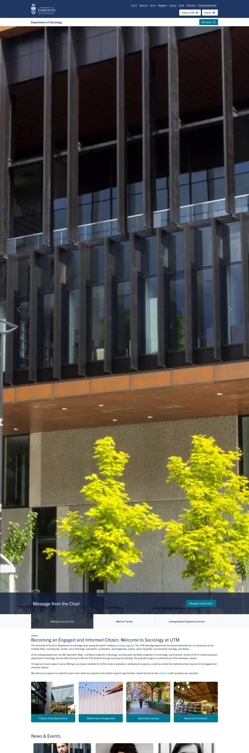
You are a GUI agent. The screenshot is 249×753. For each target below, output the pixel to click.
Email (181, 5)
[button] (18, 309)
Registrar (162, 5)
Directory (191, 5)
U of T (134, 5)
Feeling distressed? (207, 5)
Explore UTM (188, 12)
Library (172, 5)
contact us (164, 673)
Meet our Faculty (124, 621)
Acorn (153, 5)
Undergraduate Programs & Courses (187, 621)
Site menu (207, 22)
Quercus (143, 5)
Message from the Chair (201, 603)
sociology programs (124, 645)
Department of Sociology (46, 22)
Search (208, 12)
